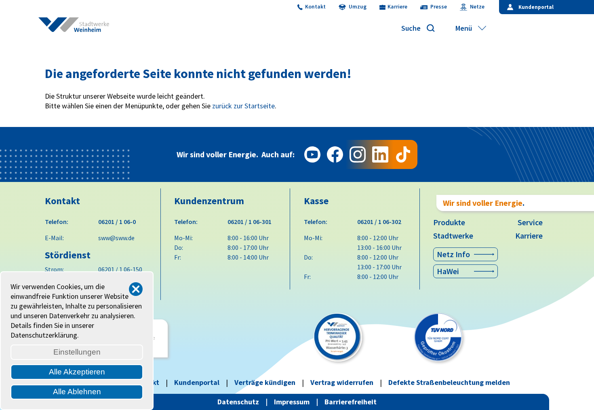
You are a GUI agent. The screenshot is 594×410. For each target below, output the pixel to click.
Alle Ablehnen (77, 391)
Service (530, 222)
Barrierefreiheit (350, 401)
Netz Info (453, 254)
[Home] (78, 28)
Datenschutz (238, 401)
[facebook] (335, 154)
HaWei (448, 271)
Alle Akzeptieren (77, 372)
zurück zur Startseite (243, 105)
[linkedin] (380, 154)
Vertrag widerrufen (341, 382)
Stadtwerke (453, 235)
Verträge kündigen (264, 382)
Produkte (449, 222)
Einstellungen (77, 352)
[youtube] (312, 154)
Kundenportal (196, 382)
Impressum (292, 401)
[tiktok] (403, 154)
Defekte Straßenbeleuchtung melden (449, 382)
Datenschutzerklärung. (45, 335)
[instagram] (358, 154)
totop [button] (580, 396)
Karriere (529, 235)
